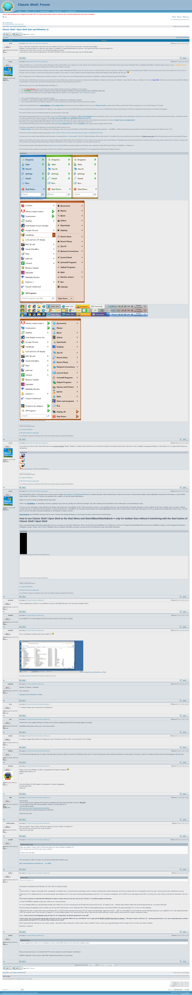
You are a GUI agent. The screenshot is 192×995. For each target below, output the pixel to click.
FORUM (27, 11)
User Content (13, 26)
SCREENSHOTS (44, 11)
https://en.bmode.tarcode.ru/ (59, 122)
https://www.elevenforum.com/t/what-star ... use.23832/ (35, 863)
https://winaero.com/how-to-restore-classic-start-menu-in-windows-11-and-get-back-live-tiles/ (77, 132)
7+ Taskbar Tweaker (25, 129)
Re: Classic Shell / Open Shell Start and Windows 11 (38, 704)
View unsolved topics (7, 22)
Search (180, 17)
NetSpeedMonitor (45, 105)
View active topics (19, 24)
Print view (5, 37)
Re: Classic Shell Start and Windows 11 (35, 600)
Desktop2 (86, 672)
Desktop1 (22, 694)
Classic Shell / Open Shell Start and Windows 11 (25, 29)
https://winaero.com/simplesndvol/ (125, 120)
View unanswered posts (8, 24)
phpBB (9, 993)
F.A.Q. (34, 11)
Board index (6, 26)
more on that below (85, 92)
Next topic (186, 37)
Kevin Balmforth (95, 672)
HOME (20, 11)
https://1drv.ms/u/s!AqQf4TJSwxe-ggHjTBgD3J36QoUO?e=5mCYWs (71, 118)
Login (5, 17)
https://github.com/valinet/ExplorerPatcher (76, 494)
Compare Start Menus (27, 429)
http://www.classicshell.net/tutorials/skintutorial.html (34, 808)
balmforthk (28, 675)
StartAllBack (31, 503)
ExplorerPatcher (24, 514)
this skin (53, 145)
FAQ (175, 17)
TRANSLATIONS (57, 11)
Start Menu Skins (22, 26)
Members (186, 17)
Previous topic (179, 37)
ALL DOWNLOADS (70, 11)
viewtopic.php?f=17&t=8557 (76, 136)
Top (4, 58)
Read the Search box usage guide (30, 433)
